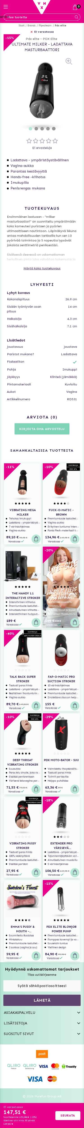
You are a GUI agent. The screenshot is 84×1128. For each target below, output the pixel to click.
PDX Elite (50, 39)
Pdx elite (60, 25)
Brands (31, 25)
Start (21, 25)
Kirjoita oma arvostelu (42, 429)
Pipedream (45, 25)
